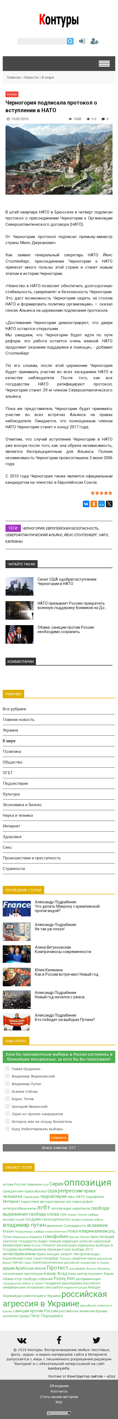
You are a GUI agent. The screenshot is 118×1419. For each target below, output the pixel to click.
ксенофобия (77, 1268)
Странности (14, 868)
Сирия (56, 1184)
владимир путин (24, 1225)
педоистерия (53, 1196)
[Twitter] (96, 1342)
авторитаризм (52, 1202)
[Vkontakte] (21, 1342)
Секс (7, 847)
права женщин (48, 1254)
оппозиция (87, 1182)
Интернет (11, 826)
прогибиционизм (32, 1249)
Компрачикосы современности (63, 949)
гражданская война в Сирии (23, 1283)
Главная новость (19, 719)
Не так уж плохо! (55, 926)
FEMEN (73, 1231)
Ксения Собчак (25, 1091)
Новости (31, 77)
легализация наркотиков (70, 1208)
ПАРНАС (18, 1262)
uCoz (111, 1376)
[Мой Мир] (101, 504)
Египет (37, 1245)
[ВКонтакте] (86, 504)
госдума (33, 1219)
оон (68, 1202)
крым (9, 1268)
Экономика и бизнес (22, 804)
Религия (49, 1245)
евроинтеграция (75, 1287)
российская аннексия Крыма (83, 1311)
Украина (10, 730)
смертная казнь (83, 1258)
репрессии (70, 1191)
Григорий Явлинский (29, 1106)
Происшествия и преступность (32, 858)
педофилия (95, 1197)
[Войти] (81, 42)
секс (71, 1197)
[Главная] (59, 25)
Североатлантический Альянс (34, 535)
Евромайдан (13, 1296)
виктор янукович (90, 1274)
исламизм (97, 1225)
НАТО (103, 535)
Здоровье (12, 836)
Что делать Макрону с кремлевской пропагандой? (67, 906)
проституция (102, 1236)
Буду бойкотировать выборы (37, 1129)
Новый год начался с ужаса (60, 994)
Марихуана (21, 1237)
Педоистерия (15, 783)
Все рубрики (14, 708)
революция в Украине (42, 1296)
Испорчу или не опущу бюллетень (42, 1121)
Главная (14, 77)
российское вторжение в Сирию (86, 1262)
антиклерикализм (19, 1253)
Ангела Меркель (98, 1268)
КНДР (18, 1279)
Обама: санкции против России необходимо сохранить (66, 629)
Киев (72, 1274)
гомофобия (55, 1236)
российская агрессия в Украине (55, 1298)
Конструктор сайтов (85, 1376)
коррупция (70, 1241)
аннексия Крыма (16, 1316)
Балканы (14, 541)
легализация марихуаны (75, 1245)
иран (28, 1262)
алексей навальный (95, 1241)
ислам (8, 1184)
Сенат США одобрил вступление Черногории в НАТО (67, 581)
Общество (13, 762)
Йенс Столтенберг (80, 535)
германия (34, 1184)
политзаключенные (47, 1262)
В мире (48, 77)
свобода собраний (38, 1279)
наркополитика (56, 1231)
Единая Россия (79, 1237)
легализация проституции (23, 1274)
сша (52, 1191)
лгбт (43, 1207)
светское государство (20, 1241)
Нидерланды (24, 1231)
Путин (7, 1237)
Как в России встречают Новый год (67, 972)
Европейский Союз (17, 1258)
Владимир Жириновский (33, 1076)
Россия (20, 1184)
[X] (109, 504)
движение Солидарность (66, 1226)
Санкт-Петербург (46, 1258)
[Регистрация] (94, 42)
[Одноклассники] (94, 504)
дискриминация (88, 1279)
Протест (57, 1267)
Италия (8, 1231)
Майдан (94, 1287)
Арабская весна (30, 1268)
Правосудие (31, 1197)
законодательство (56, 1219)
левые (72, 1214)
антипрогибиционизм (19, 1208)
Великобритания (17, 1245)
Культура (11, 794)
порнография (82, 1202)
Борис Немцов (50, 1241)
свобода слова (44, 1214)
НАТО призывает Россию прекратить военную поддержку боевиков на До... (72, 605)
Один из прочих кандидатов (37, 1114)
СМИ (63, 1214)
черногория (33, 528)
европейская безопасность (72, 528)
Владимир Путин (26, 1084)
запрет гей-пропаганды (80, 1254)
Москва (41, 1191)
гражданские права (18, 1191)
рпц (111, 1231)
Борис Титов (23, 1099)
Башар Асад (55, 1273)
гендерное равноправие (63, 1283)
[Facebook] (59, 1342)
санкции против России (35, 1310)
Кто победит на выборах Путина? (65, 1017)
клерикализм (93, 1231)
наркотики (30, 1202)
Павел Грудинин (26, 1069)
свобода (39, 1231)
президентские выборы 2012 (70, 1249)
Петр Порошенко (46, 1315)
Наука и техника (18, 815)
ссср (45, 1184)
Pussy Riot (64, 1278)
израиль (35, 1237)
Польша (65, 1258)
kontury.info (58, 1368)
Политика (12, 751)
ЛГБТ (8, 772)
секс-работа (53, 1287)
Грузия (82, 1214)
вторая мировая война (87, 1219)
